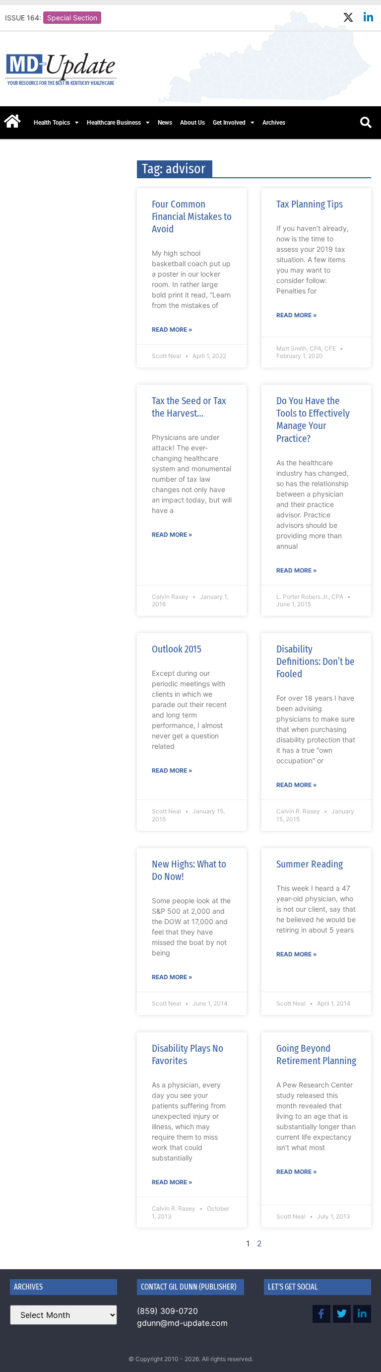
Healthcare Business (114, 122)
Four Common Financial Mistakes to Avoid (192, 216)
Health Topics (52, 122)
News (165, 122)
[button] (365, 122)
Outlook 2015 (176, 649)
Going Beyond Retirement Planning (316, 1054)
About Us (192, 122)
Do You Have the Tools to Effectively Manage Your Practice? (313, 419)
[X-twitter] (348, 17)
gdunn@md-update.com (182, 1323)
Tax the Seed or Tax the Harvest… (189, 407)
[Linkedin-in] (368, 17)
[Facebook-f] (321, 1314)
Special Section (72, 17)
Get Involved (229, 122)
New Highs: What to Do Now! (189, 870)
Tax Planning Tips (309, 204)
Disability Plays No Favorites (187, 1054)
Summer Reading (309, 864)
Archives (273, 122)
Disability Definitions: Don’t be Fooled (315, 661)
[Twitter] (342, 1314)
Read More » (172, 329)
